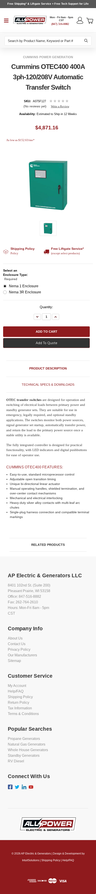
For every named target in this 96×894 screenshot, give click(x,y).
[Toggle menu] (6, 20)
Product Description (48, 368)
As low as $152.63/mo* (20, 140)
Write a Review (60, 106)
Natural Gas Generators (26, 744)
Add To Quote (46, 343)
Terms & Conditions (23, 714)
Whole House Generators (28, 750)
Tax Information (20, 708)
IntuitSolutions (30, 860)
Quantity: (46, 307)
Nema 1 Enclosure (23, 286)
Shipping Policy (20, 697)
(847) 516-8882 (60, 24)
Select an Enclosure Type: (15, 275)
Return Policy (18, 702)
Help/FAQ (15, 691)
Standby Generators (24, 755)
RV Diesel (16, 761)
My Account (17, 686)
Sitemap (14, 661)
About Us (15, 638)
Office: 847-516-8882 (24, 596)
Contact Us (16, 644)
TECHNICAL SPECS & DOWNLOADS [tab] (48, 384)
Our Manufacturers (22, 655)
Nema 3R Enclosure (25, 292)
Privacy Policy (19, 649)
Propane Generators (24, 739)
